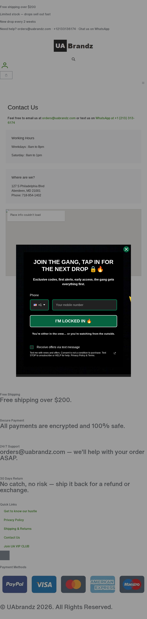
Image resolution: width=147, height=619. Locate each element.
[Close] (126, 249)
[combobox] (39, 305)
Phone (34, 295)
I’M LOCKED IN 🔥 (73, 321)
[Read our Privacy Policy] (115, 353)
